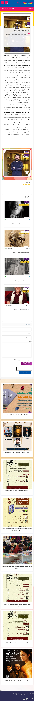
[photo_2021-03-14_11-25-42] (17, 150)
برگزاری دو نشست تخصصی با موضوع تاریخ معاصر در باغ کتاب (17, 490)
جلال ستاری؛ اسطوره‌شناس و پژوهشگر (21, 309)
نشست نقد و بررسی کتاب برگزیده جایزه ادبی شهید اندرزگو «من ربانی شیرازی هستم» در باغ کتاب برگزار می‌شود (17, 529)
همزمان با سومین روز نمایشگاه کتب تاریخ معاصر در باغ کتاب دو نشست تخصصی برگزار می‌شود (17, 605)
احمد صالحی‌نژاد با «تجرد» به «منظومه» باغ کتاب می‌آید (17, 415)
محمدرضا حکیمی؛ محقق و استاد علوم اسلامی (20, 224)
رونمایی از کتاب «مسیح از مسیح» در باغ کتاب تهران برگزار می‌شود (17, 452)
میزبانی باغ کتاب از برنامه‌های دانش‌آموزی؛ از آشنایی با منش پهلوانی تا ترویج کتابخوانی (17, 567)
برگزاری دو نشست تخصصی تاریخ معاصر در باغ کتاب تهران (17, 642)
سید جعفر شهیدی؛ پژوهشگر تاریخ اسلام (21, 252)
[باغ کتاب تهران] (24, 3)
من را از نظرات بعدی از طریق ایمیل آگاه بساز (21, 360)
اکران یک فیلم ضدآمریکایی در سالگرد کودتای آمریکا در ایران (17, 680)
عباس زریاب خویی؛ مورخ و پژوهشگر (22, 281)
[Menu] (2, 2)
